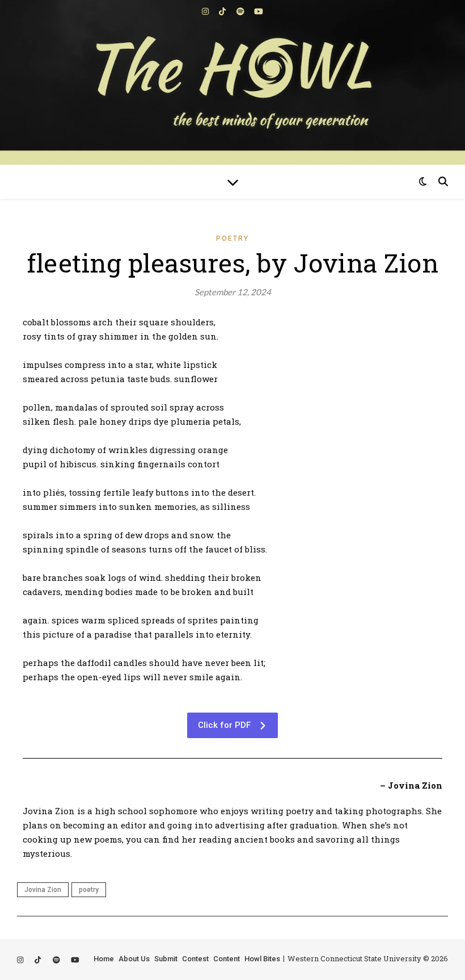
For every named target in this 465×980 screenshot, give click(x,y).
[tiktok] (223, 11)
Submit (165, 958)
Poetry (232, 238)
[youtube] (258, 11)
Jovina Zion (42, 890)
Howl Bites (262, 958)
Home (104, 958)
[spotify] (241, 11)
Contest (195, 958)
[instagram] (206, 11)
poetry (89, 890)
